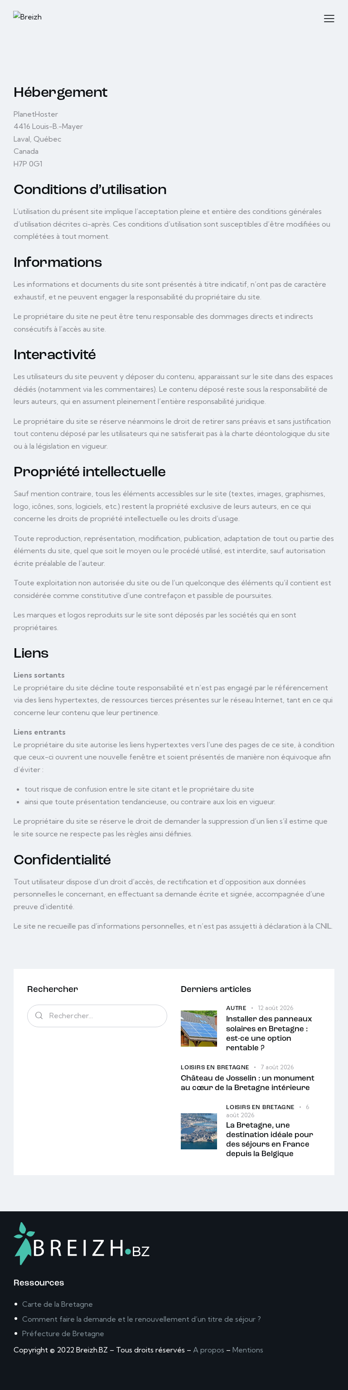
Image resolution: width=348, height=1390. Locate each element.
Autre (236, 1008)
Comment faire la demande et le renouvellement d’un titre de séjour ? (141, 1319)
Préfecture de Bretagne (63, 1333)
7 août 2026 (277, 1067)
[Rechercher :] (97, 1015)
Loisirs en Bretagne (215, 1068)
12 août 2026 (275, 1007)
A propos (208, 1349)
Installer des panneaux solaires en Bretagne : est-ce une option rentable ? (269, 1033)
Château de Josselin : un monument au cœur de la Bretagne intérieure (247, 1083)
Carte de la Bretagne (57, 1304)
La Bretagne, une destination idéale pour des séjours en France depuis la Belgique (269, 1140)
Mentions (247, 1349)
